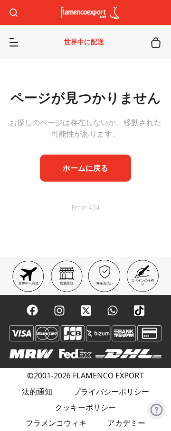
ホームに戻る (85, 168)
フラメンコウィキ (56, 423)
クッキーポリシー (85, 407)
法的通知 (37, 391)
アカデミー (126, 423)
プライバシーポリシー (111, 391)
